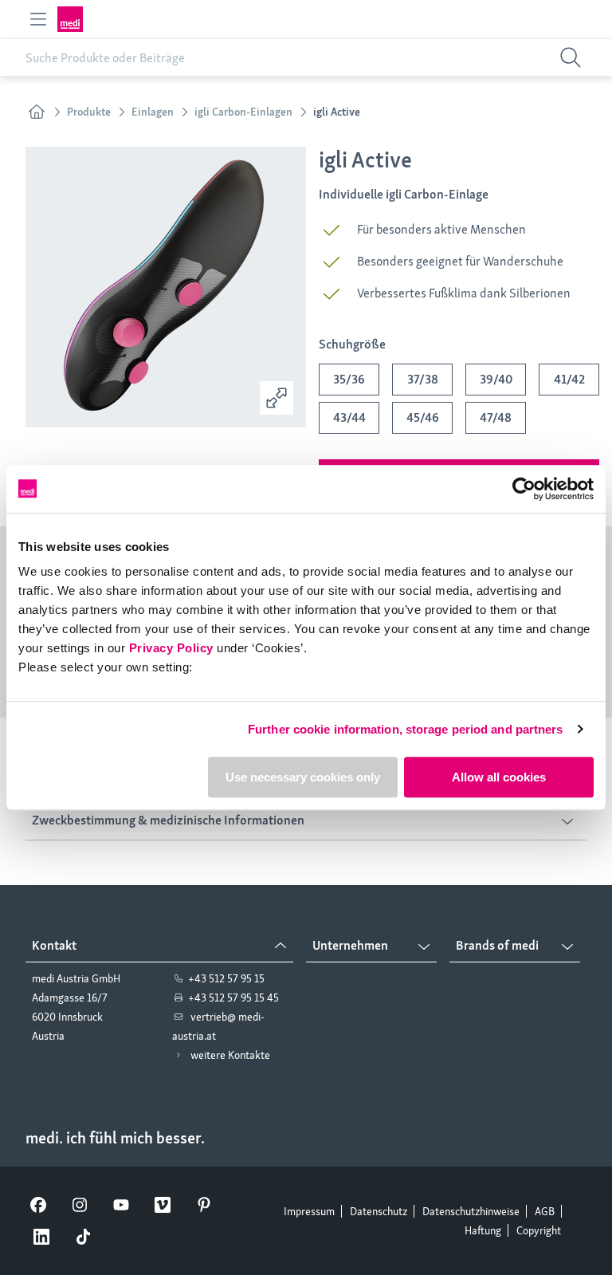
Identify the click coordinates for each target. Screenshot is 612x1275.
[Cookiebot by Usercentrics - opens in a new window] (524, 489)
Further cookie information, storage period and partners (405, 729)
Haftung (483, 1230)
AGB (545, 1211)
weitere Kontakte (230, 1055)
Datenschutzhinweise (471, 1211)
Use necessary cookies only (303, 777)
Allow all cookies (499, 777)
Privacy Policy (171, 648)
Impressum (309, 1211)
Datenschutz (378, 1211)
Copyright (538, 1230)
